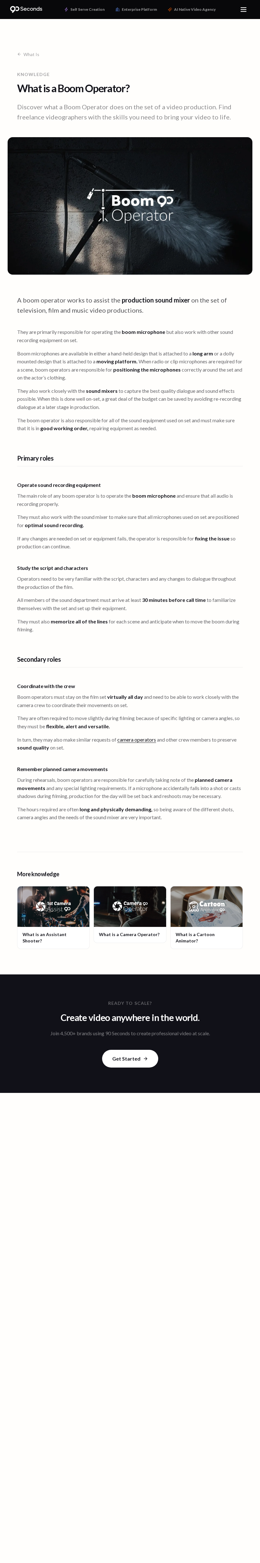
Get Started (126, 1059)
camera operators (136, 740)
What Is (31, 54)
